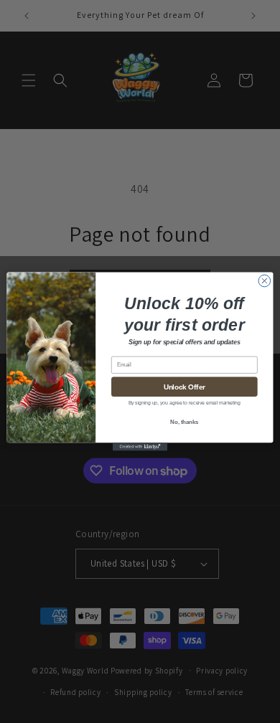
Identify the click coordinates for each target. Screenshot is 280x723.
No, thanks (184, 422)
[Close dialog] (264, 281)
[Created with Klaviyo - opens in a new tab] (140, 446)
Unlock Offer (184, 386)
